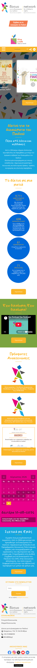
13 (23, 492)
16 (4, 496)
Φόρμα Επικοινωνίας (8, 623)
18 (13, 496)
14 (28, 492)
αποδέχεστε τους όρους (22, 597)
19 (18, 496)
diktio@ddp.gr (8, 637)
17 (9, 496)
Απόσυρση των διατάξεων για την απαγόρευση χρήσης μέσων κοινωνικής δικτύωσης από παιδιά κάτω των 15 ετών (18, 420)
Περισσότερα (15, 103)
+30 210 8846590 (9, 634)
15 (33, 492)
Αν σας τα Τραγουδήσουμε (20, 96)
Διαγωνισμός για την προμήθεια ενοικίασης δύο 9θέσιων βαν (15, 520)
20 (23, 496)
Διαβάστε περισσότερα (23, 662)
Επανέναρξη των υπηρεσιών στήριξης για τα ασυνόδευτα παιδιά (18, 450)
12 (18, 492)
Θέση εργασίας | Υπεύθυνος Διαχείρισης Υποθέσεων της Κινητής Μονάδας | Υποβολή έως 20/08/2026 (18, 389)
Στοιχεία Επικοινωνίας (9, 620)
